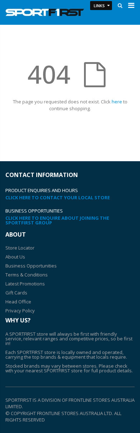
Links (99, 5)
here (117, 101)
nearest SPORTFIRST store (54, 370)
